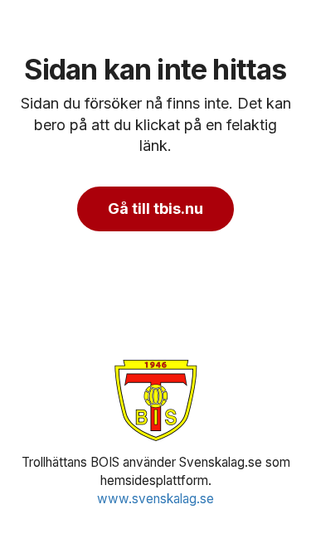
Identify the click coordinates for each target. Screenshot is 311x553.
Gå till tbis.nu (155, 208)
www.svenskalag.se (155, 499)
